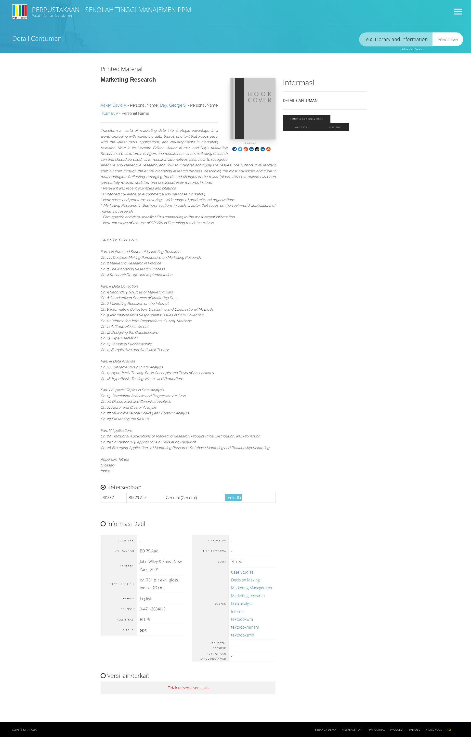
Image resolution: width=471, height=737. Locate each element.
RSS (449, 729)
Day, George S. (173, 105)
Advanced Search (412, 49)
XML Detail (302, 127)
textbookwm (242, 619)
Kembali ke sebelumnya (306, 118)
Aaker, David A (113, 105)
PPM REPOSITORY (352, 729)
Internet (238, 611)
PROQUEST (397, 729)
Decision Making (245, 580)
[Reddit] (257, 148)
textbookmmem (245, 627)
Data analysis (242, 603)
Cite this (335, 127)
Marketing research (248, 595)
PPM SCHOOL (433, 729)
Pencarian (448, 39)
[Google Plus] (246, 148)
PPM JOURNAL (376, 729)
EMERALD (414, 729)
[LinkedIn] (263, 148)
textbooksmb (242, 635)
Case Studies (242, 572)
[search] (396, 39)
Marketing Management (251, 588)
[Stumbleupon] (268, 148)
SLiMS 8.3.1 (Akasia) (24, 729)
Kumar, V (110, 113)
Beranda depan (326, 729)
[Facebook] (234, 148)
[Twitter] (240, 148)
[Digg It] (251, 148)
